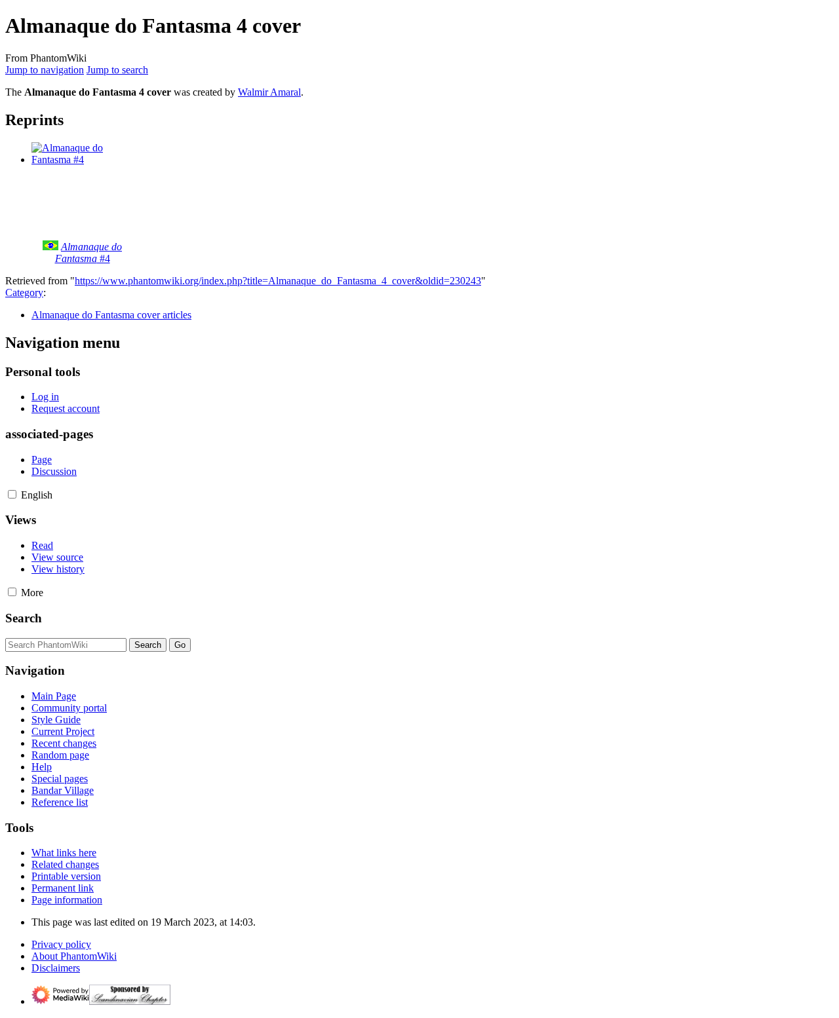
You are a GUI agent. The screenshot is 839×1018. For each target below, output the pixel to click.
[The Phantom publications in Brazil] (50, 246)
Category (24, 292)
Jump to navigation (44, 69)
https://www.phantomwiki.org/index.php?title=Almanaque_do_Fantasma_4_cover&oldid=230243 (278, 280)
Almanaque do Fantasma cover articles (111, 314)
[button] (12, 494)
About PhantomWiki (74, 956)
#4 (89, 252)
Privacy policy (61, 944)
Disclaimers (55, 967)
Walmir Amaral (269, 92)
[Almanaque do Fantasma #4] (80, 159)
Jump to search (117, 69)
